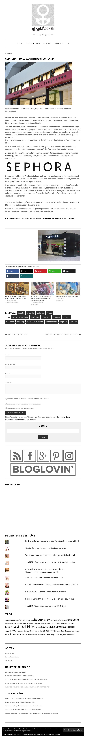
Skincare (73, 322)
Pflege (49, 313)
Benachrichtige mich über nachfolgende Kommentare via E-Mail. (24, 404)
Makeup (62, 627)
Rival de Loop (66, 631)
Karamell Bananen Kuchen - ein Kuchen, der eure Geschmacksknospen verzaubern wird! (31, 713)
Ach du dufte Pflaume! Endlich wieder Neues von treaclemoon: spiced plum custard (41, 298)
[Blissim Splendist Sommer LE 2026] (68, 288)
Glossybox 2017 (46, 623)
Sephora (63, 322)
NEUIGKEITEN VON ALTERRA (17, 334)
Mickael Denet (10, 266)
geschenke (22, 623)
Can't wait (35, 317)
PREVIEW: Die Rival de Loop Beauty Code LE (62, 334)
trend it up (50, 634)
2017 (20, 620)
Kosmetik (10, 322)
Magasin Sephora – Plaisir (23, 266)
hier (28, 202)
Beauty (19, 43)
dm (48, 619)
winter (72, 634)
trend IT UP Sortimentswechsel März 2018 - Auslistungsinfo (50, 562)
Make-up (20, 322)
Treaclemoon (42, 634)
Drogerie (56, 317)
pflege (46, 630)
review (58, 631)
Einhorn (7, 623)
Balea (32, 620)
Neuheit (40, 631)
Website (8, 373)
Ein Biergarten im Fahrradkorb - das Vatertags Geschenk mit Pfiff (52, 541)
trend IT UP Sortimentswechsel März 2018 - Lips (45, 606)
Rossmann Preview (27, 634)
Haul (72, 623)
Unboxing (59, 634)
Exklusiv (16, 623)
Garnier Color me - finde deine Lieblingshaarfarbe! (45, 548)
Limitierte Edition (42, 627)
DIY (37, 43)
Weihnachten (66, 634)
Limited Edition (26, 626)
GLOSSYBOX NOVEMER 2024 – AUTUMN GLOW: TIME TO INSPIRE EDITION (27, 687)
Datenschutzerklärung (12, 657)
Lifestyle (29, 43)
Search (43, 437)
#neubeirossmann (12, 620)
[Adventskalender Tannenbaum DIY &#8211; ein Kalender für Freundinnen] (17, 288)
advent (24, 620)
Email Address (10, 364)
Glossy (29, 623)
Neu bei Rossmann (30, 631)
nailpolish (8, 631)
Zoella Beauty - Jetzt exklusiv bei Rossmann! (44, 578)
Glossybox (36, 623)
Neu (29, 322)
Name (7, 355)
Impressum (8, 660)
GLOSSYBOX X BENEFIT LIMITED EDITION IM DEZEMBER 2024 (23, 683)
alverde (28, 620)
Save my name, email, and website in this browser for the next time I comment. (27, 398)
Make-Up (40, 313)
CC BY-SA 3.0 (36, 266)
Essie (11, 623)
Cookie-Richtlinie (55, 734)
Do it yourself (63, 620)
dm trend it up (55, 620)
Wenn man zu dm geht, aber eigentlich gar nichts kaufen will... (50, 555)
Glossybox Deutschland (61, 623)
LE (15, 627)
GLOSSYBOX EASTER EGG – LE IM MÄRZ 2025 (19, 676)
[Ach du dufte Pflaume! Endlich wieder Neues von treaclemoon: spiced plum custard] (42, 288)
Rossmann (15, 634)
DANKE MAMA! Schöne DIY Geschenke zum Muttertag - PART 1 (51, 585)
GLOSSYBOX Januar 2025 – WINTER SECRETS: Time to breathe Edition (26, 679)
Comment (8, 382)
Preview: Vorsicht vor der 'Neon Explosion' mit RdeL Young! (49, 599)
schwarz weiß (51, 322)
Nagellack (70, 627)
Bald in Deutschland (20, 317)
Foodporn (46, 43)
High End (66, 317)
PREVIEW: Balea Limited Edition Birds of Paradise (45, 592)
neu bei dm (20, 631)
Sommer (34, 634)
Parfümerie (38, 322)
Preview (53, 631)
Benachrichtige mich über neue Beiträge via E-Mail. (20, 408)
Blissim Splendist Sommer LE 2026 (67, 296)
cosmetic (46, 317)
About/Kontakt (59, 43)
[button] (12, 271)
